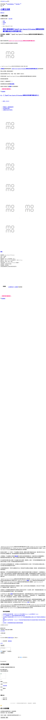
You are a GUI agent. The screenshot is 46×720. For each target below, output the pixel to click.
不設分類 (10, 18)
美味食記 (10, 641)
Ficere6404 (2, 630)
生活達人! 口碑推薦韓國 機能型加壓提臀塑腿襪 (13, 622)
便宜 (1, 251)
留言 (12, 637)
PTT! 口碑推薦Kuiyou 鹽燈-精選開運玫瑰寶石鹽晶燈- (14, 615)
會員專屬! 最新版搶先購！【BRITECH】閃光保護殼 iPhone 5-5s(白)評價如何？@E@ (20, 614)
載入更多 (2, 645)
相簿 (4, 21)
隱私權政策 (30, 703)
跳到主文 (2, 12)
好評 (11, 593)
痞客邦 (9, 637)
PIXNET (14, 703)
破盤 (28, 580)
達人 (1, 95)
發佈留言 (2, 652)
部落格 (4, 22)
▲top (1, 643)
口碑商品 (2, 68)
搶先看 (16, 556)
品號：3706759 (6, 101)
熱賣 (28, 602)
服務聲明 (34, 703)
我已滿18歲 (3, 717)
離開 (7, 717)
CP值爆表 (16, 286)
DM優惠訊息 (11, 286)
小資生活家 (5, 9)
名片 (4, 24)
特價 (10, 86)
